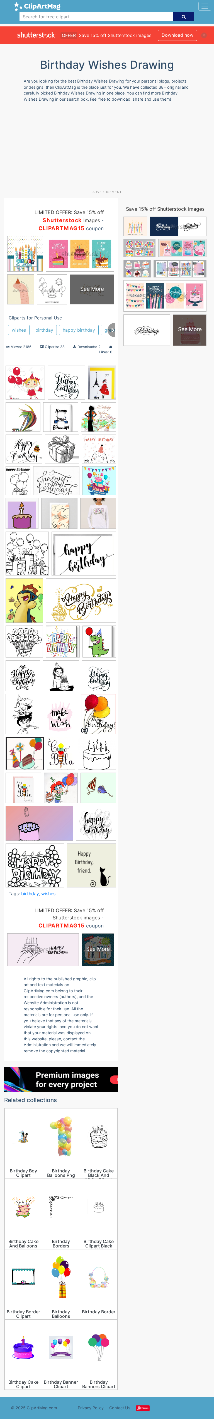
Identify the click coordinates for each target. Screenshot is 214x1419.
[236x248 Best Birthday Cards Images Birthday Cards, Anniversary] (66, 385)
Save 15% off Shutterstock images (165, 209)
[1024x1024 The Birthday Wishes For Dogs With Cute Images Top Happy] (98, 790)
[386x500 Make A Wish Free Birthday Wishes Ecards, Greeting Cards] (60, 716)
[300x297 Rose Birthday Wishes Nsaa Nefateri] (98, 420)
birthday (44, 330)
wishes (19, 330)
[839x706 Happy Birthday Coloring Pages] (35, 868)
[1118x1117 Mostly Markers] (25, 756)
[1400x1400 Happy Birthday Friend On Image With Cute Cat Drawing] (91, 868)
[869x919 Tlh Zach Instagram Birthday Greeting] (60, 790)
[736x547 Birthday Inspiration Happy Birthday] (56, 483)
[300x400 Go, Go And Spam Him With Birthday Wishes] (24, 603)
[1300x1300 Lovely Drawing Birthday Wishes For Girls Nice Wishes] (25, 385)
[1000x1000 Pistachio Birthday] (23, 790)
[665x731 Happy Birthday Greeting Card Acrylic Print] (62, 644)
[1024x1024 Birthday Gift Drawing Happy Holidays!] (62, 451)
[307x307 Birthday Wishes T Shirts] (98, 515)
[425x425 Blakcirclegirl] (60, 420)
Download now (177, 35)
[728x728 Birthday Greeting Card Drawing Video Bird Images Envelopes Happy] (99, 451)
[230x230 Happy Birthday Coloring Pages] (24, 644)
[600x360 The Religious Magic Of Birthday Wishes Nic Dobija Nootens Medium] (39, 826)
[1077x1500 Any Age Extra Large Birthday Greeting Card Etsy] (102, 385)
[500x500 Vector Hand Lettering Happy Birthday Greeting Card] (96, 825)
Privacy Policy (91, 1407)
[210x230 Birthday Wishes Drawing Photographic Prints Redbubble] (22, 516)
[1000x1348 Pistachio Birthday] (61, 756)
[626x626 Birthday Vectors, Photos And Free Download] (99, 483)
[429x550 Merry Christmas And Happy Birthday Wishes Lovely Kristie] (98, 716)
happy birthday (79, 330)
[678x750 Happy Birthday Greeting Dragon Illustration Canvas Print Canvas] (99, 644)
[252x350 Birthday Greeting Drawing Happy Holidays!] (18, 483)
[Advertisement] (109, 148)
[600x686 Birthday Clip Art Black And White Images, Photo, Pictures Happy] (27, 556)
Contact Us (119, 1407)
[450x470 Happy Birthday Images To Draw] (23, 678)
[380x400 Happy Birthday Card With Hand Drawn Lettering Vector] (99, 678)
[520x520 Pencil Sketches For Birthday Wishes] (97, 755)
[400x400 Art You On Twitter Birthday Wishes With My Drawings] (23, 420)
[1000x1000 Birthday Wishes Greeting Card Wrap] (59, 516)
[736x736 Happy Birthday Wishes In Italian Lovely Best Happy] (61, 678)
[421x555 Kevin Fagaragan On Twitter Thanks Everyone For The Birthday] (23, 716)
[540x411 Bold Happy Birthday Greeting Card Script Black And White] (84, 556)
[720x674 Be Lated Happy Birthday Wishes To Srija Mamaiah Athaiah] (24, 451)
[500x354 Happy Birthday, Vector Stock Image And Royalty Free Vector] (81, 603)
